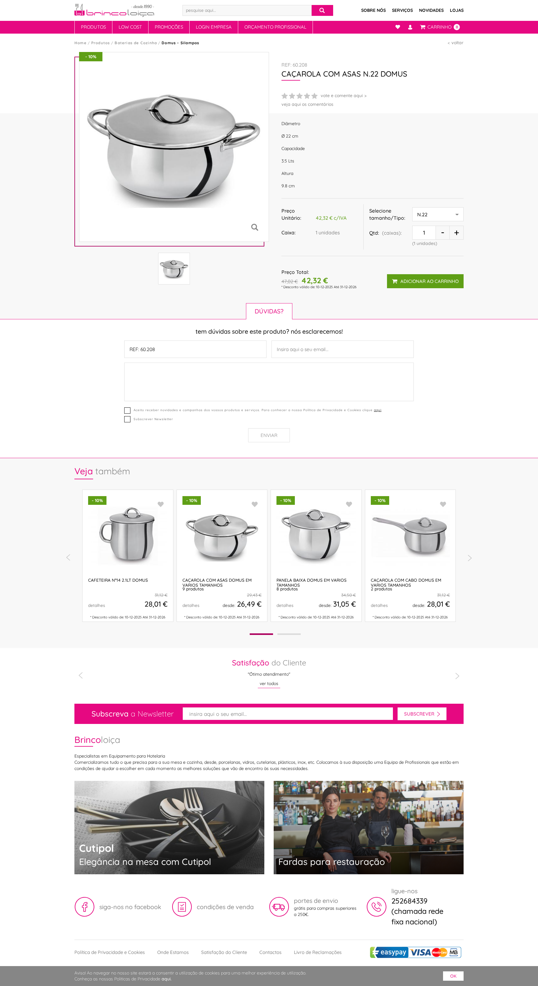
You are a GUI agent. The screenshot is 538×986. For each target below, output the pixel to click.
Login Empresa (214, 27)
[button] (261, 634)
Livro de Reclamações (318, 952)
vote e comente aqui (342, 95)
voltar (457, 42)
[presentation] (68, 558)
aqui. (167, 979)
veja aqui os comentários (307, 104)
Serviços (402, 10)
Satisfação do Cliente (224, 952)
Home (80, 42)
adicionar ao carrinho (429, 281)
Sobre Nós (373, 10)
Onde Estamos (173, 952)
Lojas (457, 10)
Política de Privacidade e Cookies (109, 952)
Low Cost (130, 27)
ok (453, 976)
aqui (377, 410)
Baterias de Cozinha (136, 42)
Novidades (431, 10)
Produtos (93, 27)
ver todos (269, 683)
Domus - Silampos (180, 42)
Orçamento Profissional (275, 27)
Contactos (270, 952)
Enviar (269, 435)
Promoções (169, 27)
